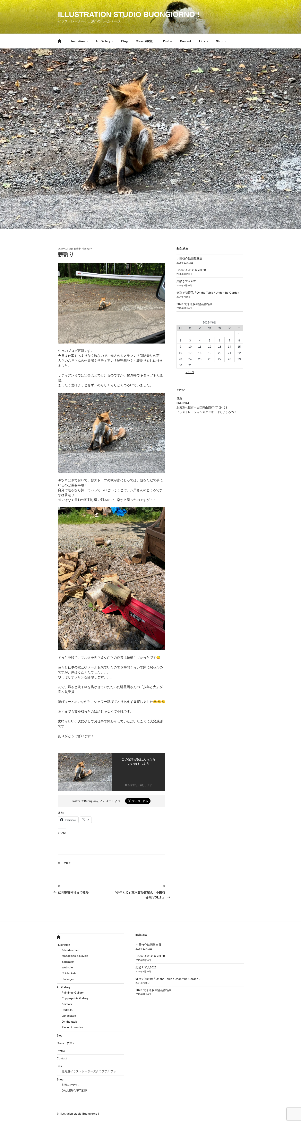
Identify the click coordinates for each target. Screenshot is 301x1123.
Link (202, 41)
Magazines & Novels (75, 955)
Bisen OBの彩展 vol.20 (191, 270)
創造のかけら (70, 1084)
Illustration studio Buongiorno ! (128, 14)
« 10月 (190, 372)
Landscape (69, 1015)
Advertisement (71, 950)
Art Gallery (103, 41)
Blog (124, 41)
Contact (185, 41)
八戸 (71, 360)
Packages (68, 979)
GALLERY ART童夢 (74, 1090)
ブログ (67, 863)
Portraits (67, 1010)
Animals (67, 1004)
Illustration (77, 41)
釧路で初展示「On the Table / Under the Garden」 (209, 292)
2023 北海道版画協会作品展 (195, 304)
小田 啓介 (87, 248)
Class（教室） (145, 41)
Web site (67, 967)
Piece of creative (72, 1027)
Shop (219, 41)
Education (68, 961)
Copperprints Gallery (75, 998)
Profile (167, 41)
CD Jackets (69, 973)
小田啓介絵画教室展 (189, 258)
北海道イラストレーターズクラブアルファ (89, 1071)
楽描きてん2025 (187, 281)
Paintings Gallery (73, 992)
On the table (70, 1021)
